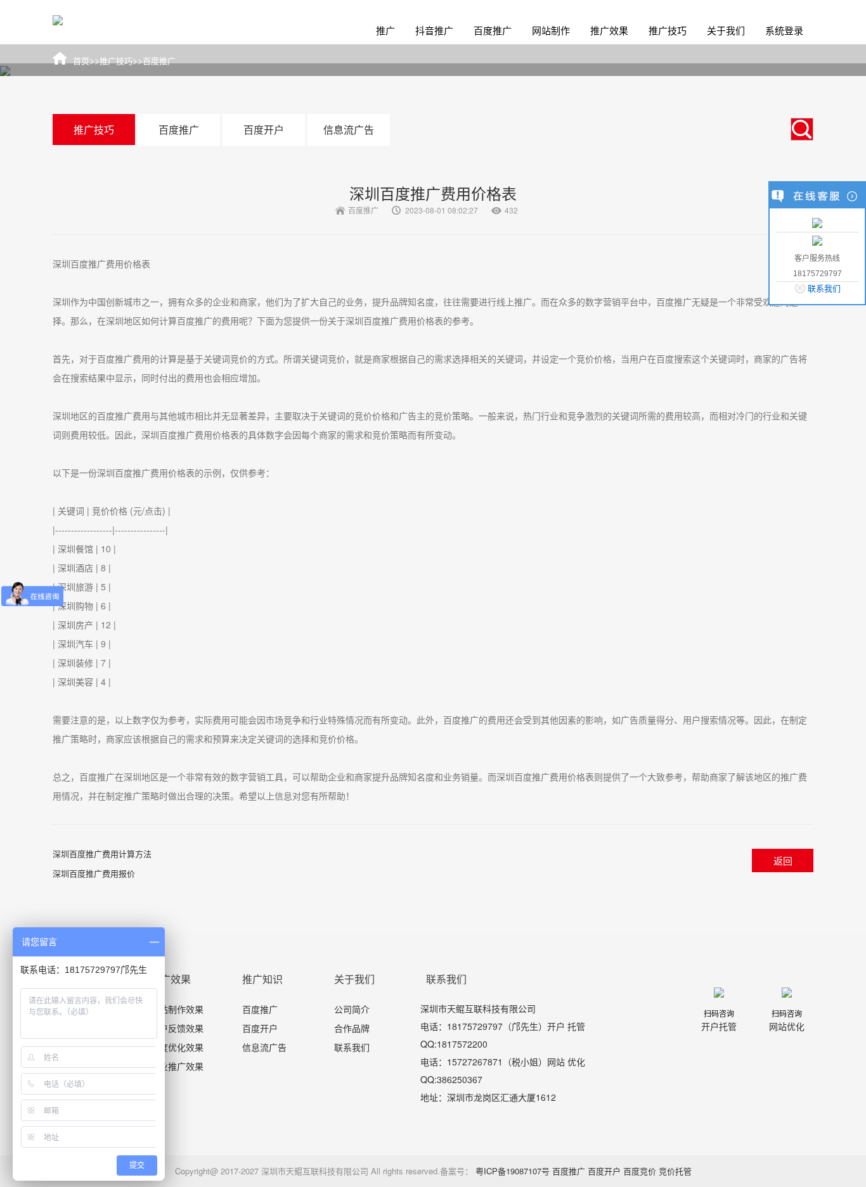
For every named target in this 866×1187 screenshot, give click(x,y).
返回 (782, 860)
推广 (385, 30)
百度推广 (493, 30)
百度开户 (263, 129)
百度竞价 (639, 1171)
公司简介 (352, 1009)
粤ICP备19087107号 (512, 1171)
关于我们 (726, 30)
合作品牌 (352, 1028)
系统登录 (784, 30)
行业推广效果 (177, 1066)
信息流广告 (348, 129)
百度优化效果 (177, 1047)
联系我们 (352, 1047)
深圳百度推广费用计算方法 (102, 853)
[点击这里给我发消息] (817, 222)
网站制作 (551, 30)
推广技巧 (668, 30)
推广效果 (609, 30)
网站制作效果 (177, 1009)
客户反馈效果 (177, 1028)
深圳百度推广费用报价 (94, 873)
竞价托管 (675, 1171)
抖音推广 (434, 30)
